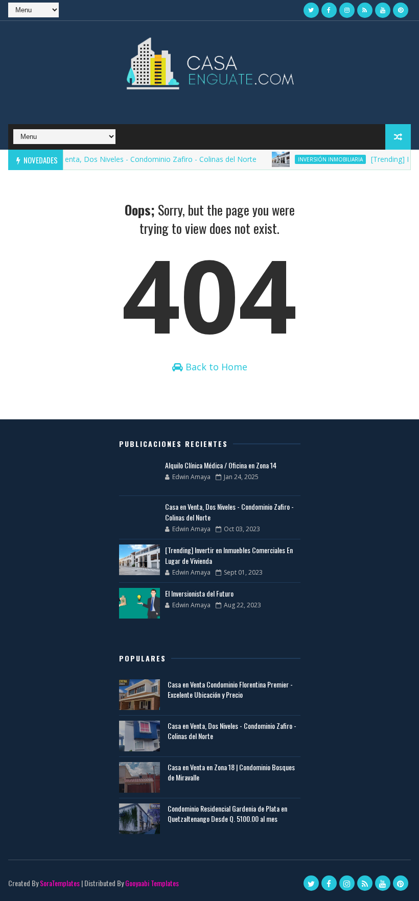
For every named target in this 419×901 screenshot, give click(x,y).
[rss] (365, 10)
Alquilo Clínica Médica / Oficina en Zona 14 (220, 465)
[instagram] (347, 10)
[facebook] (329, 10)
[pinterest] (400, 10)
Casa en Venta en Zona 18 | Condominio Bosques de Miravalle (231, 772)
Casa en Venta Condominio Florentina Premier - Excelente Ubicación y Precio (230, 689)
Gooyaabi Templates (152, 883)
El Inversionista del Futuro (199, 593)
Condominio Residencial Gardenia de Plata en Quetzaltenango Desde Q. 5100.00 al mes (227, 813)
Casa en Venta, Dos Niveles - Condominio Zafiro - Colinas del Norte (136, 159)
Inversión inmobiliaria (322, 159)
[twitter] (311, 10)
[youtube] (382, 10)
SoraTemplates (60, 883)
